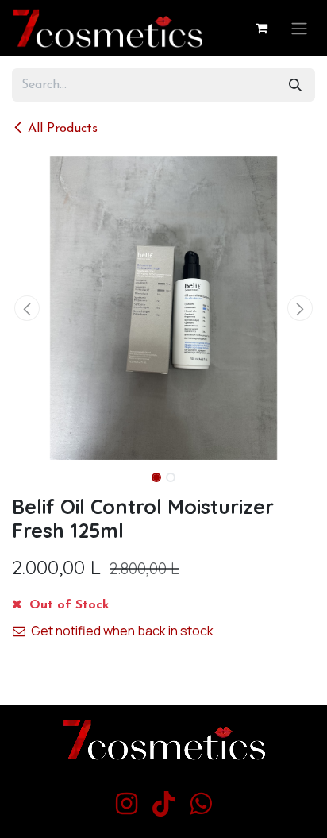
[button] (27, 308)
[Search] (295, 85)
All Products (63, 128)
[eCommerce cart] (261, 28)
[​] (126, 804)
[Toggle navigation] (299, 27)
